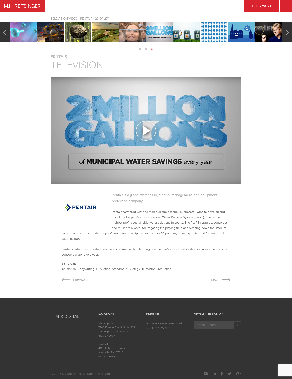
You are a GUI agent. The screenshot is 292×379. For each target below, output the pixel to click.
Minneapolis (105, 323)
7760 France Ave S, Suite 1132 (116, 327)
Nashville (103, 344)
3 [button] (152, 49)
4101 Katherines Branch (112, 348)
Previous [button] (4, 32)
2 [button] (146, 49)
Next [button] (287, 32)
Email (179, 323)
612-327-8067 (106, 335)
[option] (23, 32)
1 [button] (140, 49)
